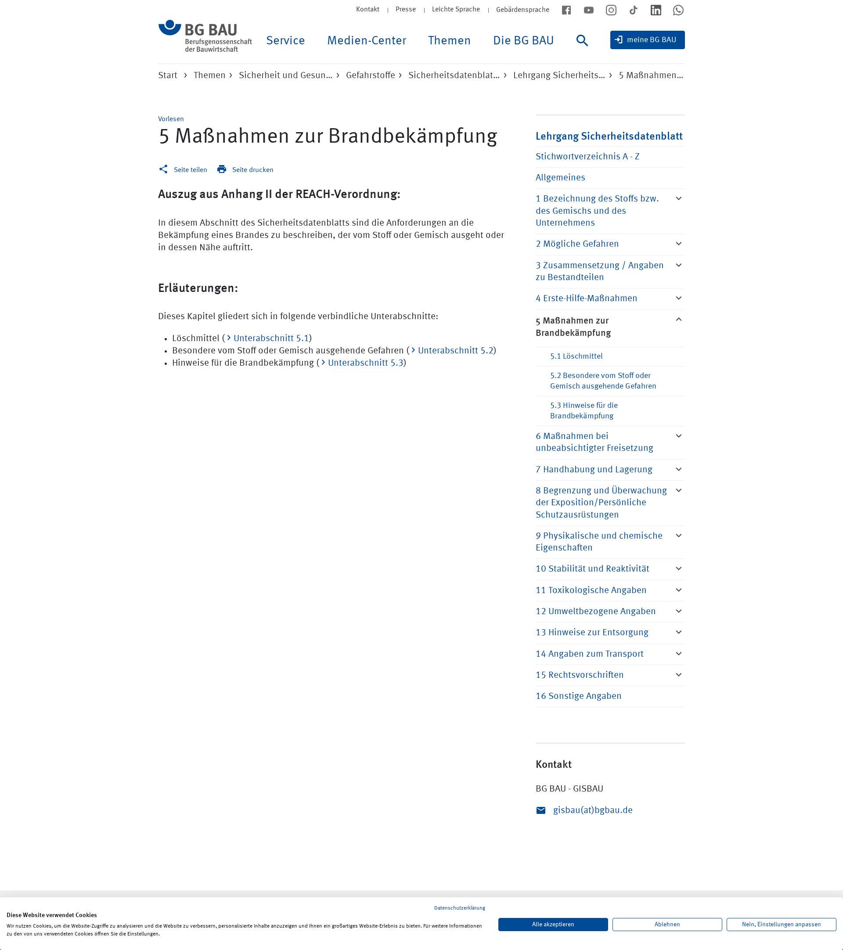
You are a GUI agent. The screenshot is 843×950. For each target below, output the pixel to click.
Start (167, 75)
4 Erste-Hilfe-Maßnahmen (587, 298)
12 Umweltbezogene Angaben (596, 611)
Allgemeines (560, 178)
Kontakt (367, 9)
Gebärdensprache (522, 10)
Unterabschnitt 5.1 (271, 338)
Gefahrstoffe (370, 75)
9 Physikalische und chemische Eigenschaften (599, 542)
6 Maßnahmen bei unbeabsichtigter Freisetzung (594, 442)
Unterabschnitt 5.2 (456, 351)
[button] (171, 119)
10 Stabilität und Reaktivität (592, 569)
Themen (449, 41)
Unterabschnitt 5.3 (365, 363)
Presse (406, 9)
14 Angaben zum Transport (590, 654)
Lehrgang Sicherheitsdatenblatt (609, 135)
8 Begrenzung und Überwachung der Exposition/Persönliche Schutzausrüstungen (601, 503)
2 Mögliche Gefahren (577, 244)
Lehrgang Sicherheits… (559, 75)
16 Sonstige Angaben (579, 696)
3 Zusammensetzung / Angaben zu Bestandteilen (600, 271)
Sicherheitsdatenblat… (454, 75)
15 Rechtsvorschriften (580, 675)
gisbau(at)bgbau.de (593, 810)
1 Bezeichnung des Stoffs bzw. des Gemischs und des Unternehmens (597, 211)
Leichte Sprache (456, 9)
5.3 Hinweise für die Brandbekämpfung (584, 411)
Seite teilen (190, 170)
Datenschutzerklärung (459, 908)
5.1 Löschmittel (576, 356)
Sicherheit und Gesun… (286, 75)
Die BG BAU (523, 41)
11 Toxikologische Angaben (591, 590)
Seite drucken (253, 170)
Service (285, 41)
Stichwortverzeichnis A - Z (588, 157)
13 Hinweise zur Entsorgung (592, 632)
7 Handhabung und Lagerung (594, 470)
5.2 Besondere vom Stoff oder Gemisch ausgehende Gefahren (603, 381)
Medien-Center (366, 41)
